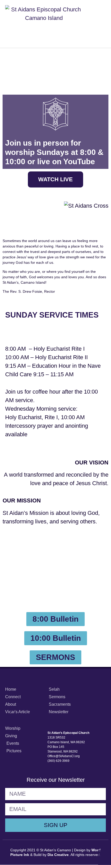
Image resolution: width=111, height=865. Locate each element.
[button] (101, 24)
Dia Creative (58, 855)
